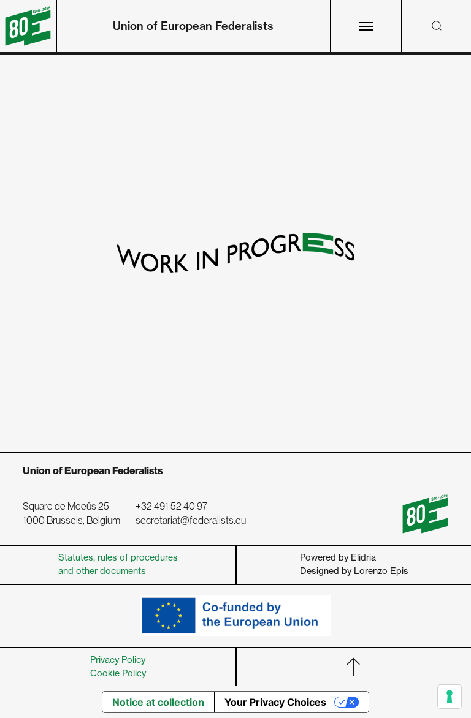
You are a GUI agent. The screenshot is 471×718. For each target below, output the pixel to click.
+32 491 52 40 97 (171, 506)
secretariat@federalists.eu (191, 520)
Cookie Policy (118, 673)
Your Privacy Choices (275, 702)
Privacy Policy (117, 659)
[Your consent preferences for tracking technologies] (449, 696)
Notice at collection (158, 702)
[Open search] (436, 26)
